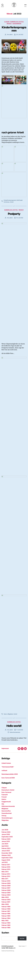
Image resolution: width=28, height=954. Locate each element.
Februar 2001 (6, 902)
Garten (4, 799)
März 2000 (5, 904)
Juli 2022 (5, 862)
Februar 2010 (6, 881)
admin (11, 34)
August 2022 (6, 860)
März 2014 (5, 871)
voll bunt (4, 770)
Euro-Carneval (6, 792)
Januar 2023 (6, 851)
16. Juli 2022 (19, 218)
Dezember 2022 (7, 853)
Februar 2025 (6, 839)
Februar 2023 (6, 848)
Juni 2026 (5, 830)
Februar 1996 (6, 913)
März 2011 (5, 878)
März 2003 (5, 897)
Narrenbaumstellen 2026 (10, 774)
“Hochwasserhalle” (8, 767)
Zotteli (11, 202)
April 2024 (5, 846)
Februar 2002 (6, 899)
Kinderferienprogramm (14, 29)
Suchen (22, 938)
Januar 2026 (6, 834)
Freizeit (9, 23)
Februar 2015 (6, 869)
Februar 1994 (6, 918)
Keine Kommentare (15, 732)
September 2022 (7, 857)
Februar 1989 (6, 925)
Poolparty (14, 213)
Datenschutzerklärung (8, 951)
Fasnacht (5, 794)
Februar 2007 (6, 888)
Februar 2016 (6, 867)
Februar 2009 (6, 883)
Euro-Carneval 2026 (8, 778)
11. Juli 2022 (19, 730)
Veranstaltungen (7, 818)
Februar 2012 (6, 876)
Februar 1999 (6, 906)
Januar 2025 (6, 841)
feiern (5, 714)
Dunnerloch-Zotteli (17, 21)
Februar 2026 (6, 832)
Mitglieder (10, 714)
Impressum (5, 748)
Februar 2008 (6, 885)
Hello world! (14, 725)
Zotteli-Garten (6, 763)
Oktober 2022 (6, 855)
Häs (3, 804)
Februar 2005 (6, 892)
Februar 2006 (6, 890)
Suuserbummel (7, 813)
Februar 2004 (6, 895)
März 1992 (5, 920)
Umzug (4, 815)
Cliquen (6, 21)
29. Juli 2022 (19, 34)
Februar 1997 (6, 911)
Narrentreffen (6, 811)
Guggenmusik (17, 23)
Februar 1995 (6, 916)
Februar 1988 (6, 927)
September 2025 (7, 837)
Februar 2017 (6, 864)
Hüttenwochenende (8, 806)
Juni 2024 (5, 844)
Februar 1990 (6, 923)
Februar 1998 (6, 909)
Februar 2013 (6, 874)
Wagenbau (5, 820)
